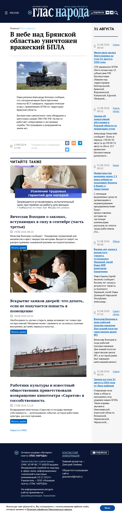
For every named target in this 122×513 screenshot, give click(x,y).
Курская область (117, 109)
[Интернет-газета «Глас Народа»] (61, 14)
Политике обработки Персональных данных (49, 509)
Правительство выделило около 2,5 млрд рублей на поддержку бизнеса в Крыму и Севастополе (105, 181)
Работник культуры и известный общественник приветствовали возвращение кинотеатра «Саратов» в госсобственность (47, 393)
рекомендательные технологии (38, 495)
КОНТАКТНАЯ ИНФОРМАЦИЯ (70, 454)
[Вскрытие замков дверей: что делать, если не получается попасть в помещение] (48, 271)
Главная (14, 28)
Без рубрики (28, 28)
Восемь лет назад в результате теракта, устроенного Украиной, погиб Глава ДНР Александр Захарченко (105, 260)
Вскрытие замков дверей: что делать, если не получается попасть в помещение (46, 305)
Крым (116, 165)
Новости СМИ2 (18, 430)
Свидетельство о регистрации (37, 461)
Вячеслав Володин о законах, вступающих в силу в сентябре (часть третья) (47, 221)
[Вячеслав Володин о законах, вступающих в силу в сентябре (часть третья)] (48, 187)
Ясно (107, 508)
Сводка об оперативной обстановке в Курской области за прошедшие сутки (105, 122)
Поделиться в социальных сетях (45, 146)
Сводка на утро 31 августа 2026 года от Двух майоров (104, 382)
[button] (67, 143)
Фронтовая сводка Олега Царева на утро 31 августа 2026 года (105, 57)
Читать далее (18, 247)
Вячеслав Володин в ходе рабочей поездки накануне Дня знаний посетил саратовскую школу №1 (106, 326)
